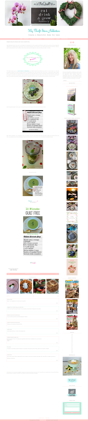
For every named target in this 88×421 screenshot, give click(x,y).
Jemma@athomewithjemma (11, 337)
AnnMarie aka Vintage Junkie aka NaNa (14, 307)
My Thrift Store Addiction (52, 420)
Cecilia (8, 299)
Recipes (39, 273)
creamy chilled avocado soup (29, 273)
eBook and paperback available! (72, 86)
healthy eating (35, 273)
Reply (57, 350)
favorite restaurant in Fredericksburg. (23, 70)
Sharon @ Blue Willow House (12, 315)
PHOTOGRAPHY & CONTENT (34, 420)
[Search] (79, 80)
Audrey (8, 329)
